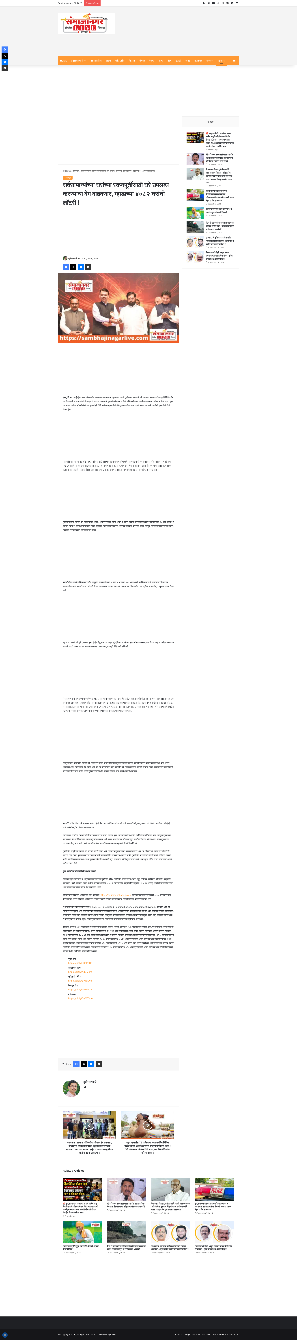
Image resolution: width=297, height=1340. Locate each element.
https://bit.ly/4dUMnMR (80, 971)
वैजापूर (151, 60)
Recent (210, 121)
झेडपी (108, 60)
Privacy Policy (219, 1334)
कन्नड (187, 60)
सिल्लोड (132, 60)
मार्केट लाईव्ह (120, 60)
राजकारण (209, 60)
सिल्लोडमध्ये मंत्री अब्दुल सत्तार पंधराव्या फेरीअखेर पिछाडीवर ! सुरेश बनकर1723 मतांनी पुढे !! (219, 255)
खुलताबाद (198, 60)
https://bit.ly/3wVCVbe (80, 998)
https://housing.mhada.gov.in (115, 895)
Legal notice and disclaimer (198, 1334)
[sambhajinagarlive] (86, 23)
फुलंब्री (178, 60)
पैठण (169, 60)
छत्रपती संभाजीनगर (78, 60)
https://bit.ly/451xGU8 (80, 989)
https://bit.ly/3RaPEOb (80, 963)
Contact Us (232, 1334)
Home (68, 171)
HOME (63, 60)
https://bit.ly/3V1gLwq (80, 980)
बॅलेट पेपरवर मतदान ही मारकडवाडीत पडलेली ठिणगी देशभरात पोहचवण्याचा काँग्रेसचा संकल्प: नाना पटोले (219, 157)
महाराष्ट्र (221, 60)
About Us (179, 1334)
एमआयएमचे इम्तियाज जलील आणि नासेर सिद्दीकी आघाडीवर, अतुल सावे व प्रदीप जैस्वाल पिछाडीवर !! (220, 240)
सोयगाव (142, 60)
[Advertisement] (179, 31)
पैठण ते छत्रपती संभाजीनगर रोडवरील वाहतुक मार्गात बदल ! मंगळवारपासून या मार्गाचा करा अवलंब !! (220, 226)
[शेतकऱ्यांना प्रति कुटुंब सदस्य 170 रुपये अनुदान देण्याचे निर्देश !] (195, 213)
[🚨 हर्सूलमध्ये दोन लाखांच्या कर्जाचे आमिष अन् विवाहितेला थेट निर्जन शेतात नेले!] (195, 137)
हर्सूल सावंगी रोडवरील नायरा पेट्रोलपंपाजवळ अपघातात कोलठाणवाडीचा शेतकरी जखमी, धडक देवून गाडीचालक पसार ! (213, 1206)
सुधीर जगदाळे (72, 258)
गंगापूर (161, 60)
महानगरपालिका (96, 60)
